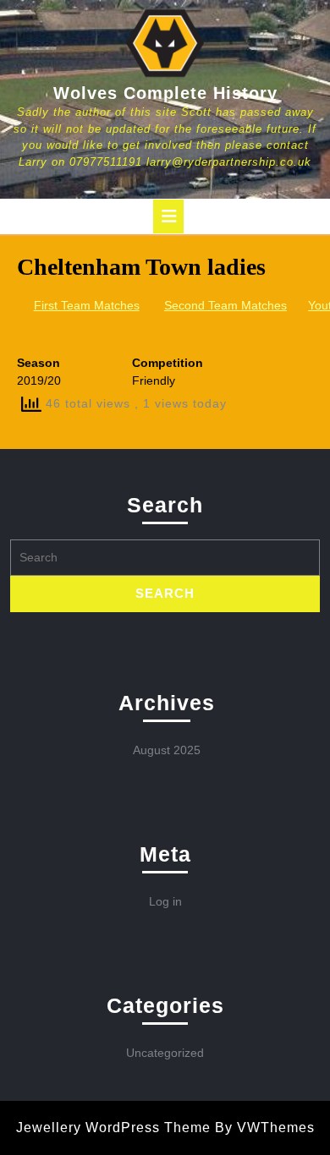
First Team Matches (87, 305)
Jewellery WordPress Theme (113, 1127)
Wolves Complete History (165, 93)
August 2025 (167, 750)
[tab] (168, 216)
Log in (165, 901)
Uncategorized (165, 1052)
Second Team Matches (225, 305)
